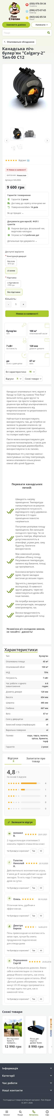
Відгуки (13, 759)
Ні (41, 851)
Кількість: (10, 298)
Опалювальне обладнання (20, 41)
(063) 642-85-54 (38, 17)
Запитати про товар (35, 760)
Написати (40, 24)
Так (33, 851)
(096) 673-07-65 (38, 11)
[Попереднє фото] (6, 140)
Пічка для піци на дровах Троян (36, 1041)
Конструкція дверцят (15, 256)
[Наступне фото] (47, 140)
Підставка (10, 277)
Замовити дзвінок (16, 24)
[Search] (48, 33)
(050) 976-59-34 (38, 4)
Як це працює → (15, 213)
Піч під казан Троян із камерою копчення (13, 1041)
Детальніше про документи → (22, 241)
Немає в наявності (27, 313)
